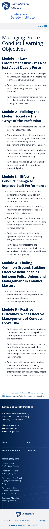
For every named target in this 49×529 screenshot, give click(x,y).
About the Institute (11, 450)
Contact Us (32, 450)
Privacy (7, 520)
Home (4, 393)
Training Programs (10, 459)
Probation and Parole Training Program (10, 472)
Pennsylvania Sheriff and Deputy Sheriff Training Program (12, 481)
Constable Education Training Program (10, 499)
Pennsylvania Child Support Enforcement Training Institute (10, 491)
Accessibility (40, 520)
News (29, 442)
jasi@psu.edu (13, 431)
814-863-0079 (14, 425)
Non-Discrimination (23, 520)
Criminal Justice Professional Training (22, 393)
